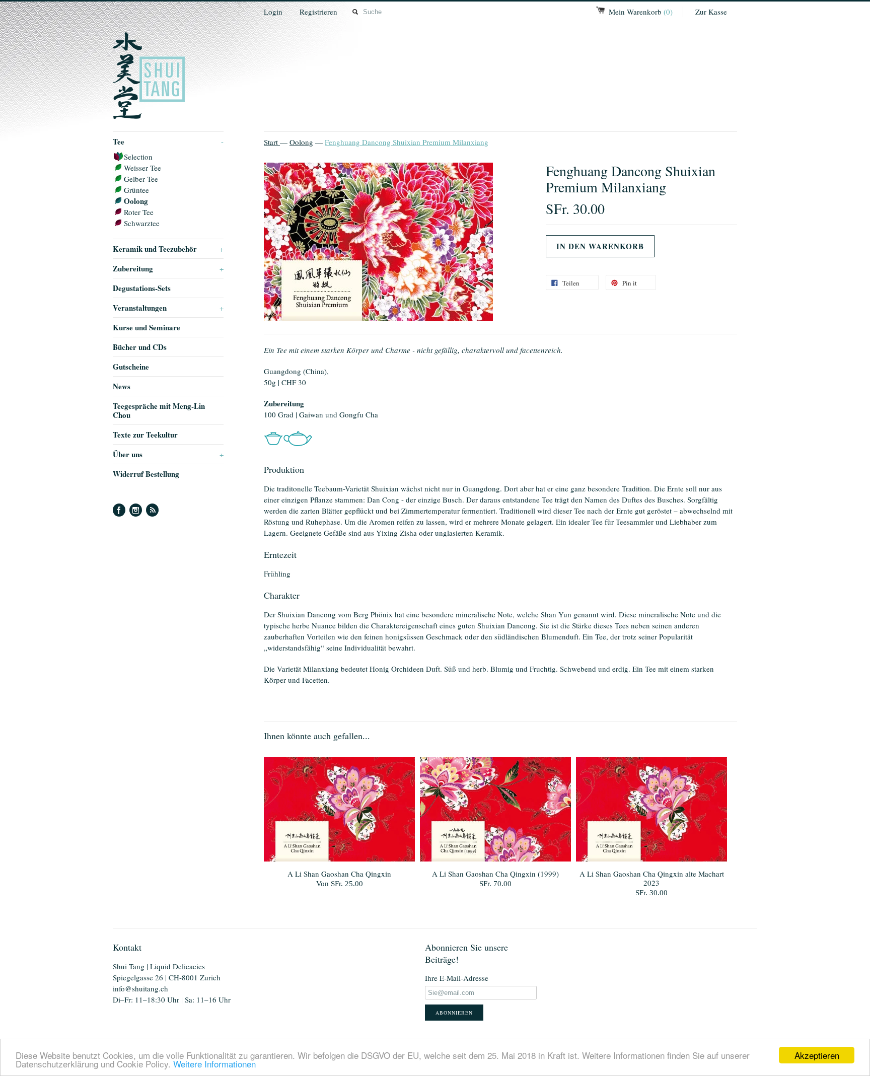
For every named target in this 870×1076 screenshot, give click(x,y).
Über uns (168, 454)
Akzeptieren (816, 1055)
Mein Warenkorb (641, 12)
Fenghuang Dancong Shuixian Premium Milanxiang (406, 142)
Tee (168, 141)
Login (273, 12)
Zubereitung (168, 268)
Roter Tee (139, 212)
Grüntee (136, 190)
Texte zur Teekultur (145, 434)
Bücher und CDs (140, 346)
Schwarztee (142, 223)
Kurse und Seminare (146, 327)
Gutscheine (131, 366)
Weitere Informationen (214, 1063)
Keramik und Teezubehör (168, 248)
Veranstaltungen (168, 307)
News (121, 386)
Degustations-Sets (142, 288)
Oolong (136, 200)
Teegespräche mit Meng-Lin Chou (159, 410)
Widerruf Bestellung (146, 473)
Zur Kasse (711, 12)
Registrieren (318, 12)
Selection (138, 157)
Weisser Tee (142, 168)
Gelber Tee (141, 179)
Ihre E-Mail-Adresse (456, 978)
